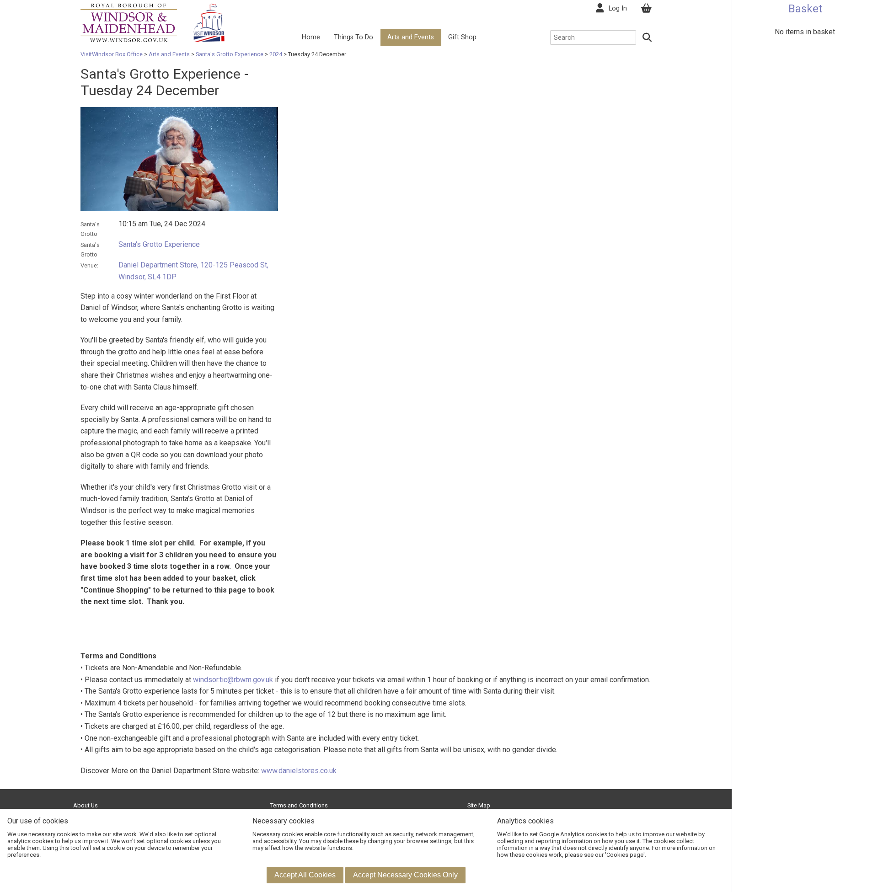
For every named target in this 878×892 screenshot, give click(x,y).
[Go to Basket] (646, 8)
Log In (618, 8)
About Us (85, 805)
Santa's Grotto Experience (229, 54)
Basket (805, 8)
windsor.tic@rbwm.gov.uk (233, 679)
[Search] (647, 37)
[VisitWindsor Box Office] (128, 22)
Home (311, 37)
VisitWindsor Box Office (112, 54)
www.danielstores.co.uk (299, 770)
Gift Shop (462, 37)
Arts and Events (410, 37)
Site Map (478, 805)
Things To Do (353, 37)
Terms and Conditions (299, 805)
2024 (276, 54)
